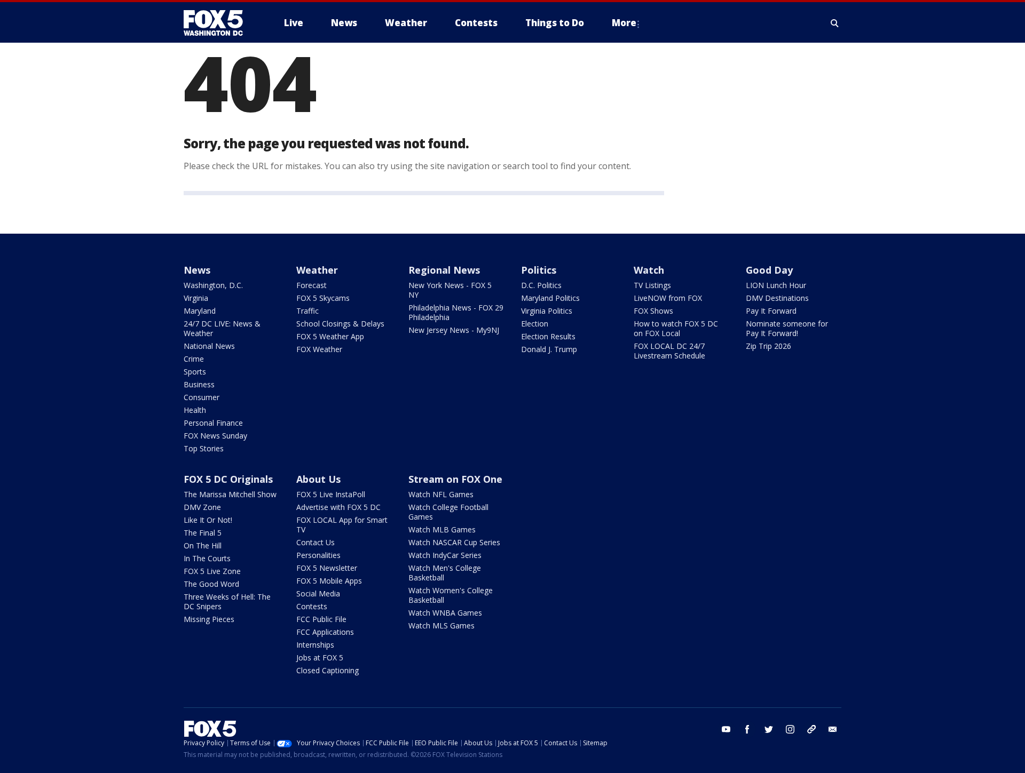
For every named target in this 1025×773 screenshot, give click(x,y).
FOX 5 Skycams (323, 298)
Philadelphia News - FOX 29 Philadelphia (455, 312)
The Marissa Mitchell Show (230, 494)
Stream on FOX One (455, 479)
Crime (194, 359)
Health (195, 410)
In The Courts (207, 558)
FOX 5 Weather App (330, 336)
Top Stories (204, 448)
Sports (195, 371)
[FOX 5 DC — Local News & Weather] (219, 23)
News (197, 270)
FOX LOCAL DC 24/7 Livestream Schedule (669, 351)
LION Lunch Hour (776, 285)
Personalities (318, 555)
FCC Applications (325, 632)
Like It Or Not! (208, 520)
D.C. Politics (541, 285)
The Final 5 (203, 533)
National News (209, 346)
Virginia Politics (546, 311)
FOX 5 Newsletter (326, 568)
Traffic (307, 311)
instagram (790, 729)
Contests (311, 606)
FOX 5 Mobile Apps (329, 581)
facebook (747, 729)
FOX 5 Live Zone (212, 571)
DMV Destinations (777, 298)
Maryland (200, 311)
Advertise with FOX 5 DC (338, 507)
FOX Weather (319, 349)
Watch (649, 270)
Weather (317, 270)
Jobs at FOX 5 (319, 657)
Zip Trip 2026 (768, 346)
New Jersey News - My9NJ (453, 330)
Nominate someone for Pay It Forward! (787, 328)
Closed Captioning (327, 670)
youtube (726, 729)
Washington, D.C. (213, 285)
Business (199, 384)
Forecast (311, 285)
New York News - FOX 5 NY (450, 290)
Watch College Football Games (448, 512)
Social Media (318, 593)
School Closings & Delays (340, 323)
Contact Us (315, 542)
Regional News (444, 270)
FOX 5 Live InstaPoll (330, 494)
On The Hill (203, 545)
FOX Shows (653, 311)
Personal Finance (213, 423)
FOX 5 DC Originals (228, 479)
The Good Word (211, 584)
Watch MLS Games (441, 625)
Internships (315, 645)
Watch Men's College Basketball (444, 573)
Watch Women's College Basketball (450, 595)
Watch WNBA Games (445, 613)
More (624, 23)
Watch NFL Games (441, 494)
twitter (768, 729)
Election (534, 323)
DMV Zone (202, 507)
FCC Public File (321, 619)
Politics (538, 270)
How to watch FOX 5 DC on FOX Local (676, 328)
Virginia (196, 298)
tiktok (811, 729)
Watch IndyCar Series (445, 555)
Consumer (201, 397)
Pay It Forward (771, 311)
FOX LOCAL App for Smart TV (342, 525)
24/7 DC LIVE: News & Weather (222, 328)
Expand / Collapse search (835, 23)
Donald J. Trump (549, 349)
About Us (318, 479)
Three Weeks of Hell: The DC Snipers (227, 601)
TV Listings (652, 285)
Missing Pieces (209, 619)
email (832, 729)
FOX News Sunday (215, 436)
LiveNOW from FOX (668, 298)
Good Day (769, 270)
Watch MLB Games (442, 529)
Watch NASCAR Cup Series (454, 542)
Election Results (548, 336)
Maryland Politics (550, 298)
